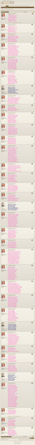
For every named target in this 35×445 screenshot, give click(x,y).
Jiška (10, 14)
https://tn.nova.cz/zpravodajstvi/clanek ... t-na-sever (14, 22)
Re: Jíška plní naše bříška (12, 13)
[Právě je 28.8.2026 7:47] (33, 9)
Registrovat (6, 7)
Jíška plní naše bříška (5, 10)
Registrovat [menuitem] (33, 6)
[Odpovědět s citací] (32, 13)
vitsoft (10, 86)
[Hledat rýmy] (8, 2)
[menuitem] (30, 6)
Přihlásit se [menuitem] (31, 6)
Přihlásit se (3, 7)
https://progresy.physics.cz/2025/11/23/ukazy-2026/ (14, 416)
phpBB (15, 441)
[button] (27, 12)
